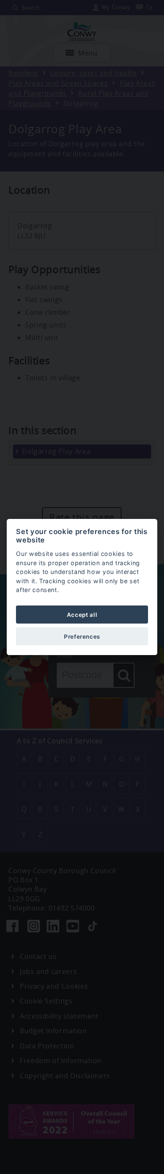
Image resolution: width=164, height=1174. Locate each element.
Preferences (82, 636)
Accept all (82, 614)
